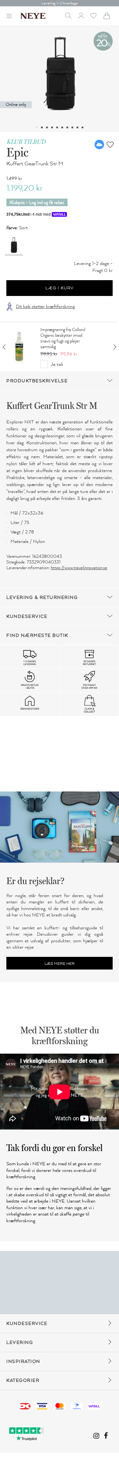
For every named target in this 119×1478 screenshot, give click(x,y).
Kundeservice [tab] (26, 616)
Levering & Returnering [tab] (42, 597)
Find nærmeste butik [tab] (37, 635)
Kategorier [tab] (22, 1380)
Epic (17, 152)
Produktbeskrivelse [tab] (37, 381)
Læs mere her (59, 963)
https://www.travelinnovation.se (79, 567)
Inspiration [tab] (23, 1361)
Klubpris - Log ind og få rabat (37, 202)
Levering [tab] (19, 1342)
